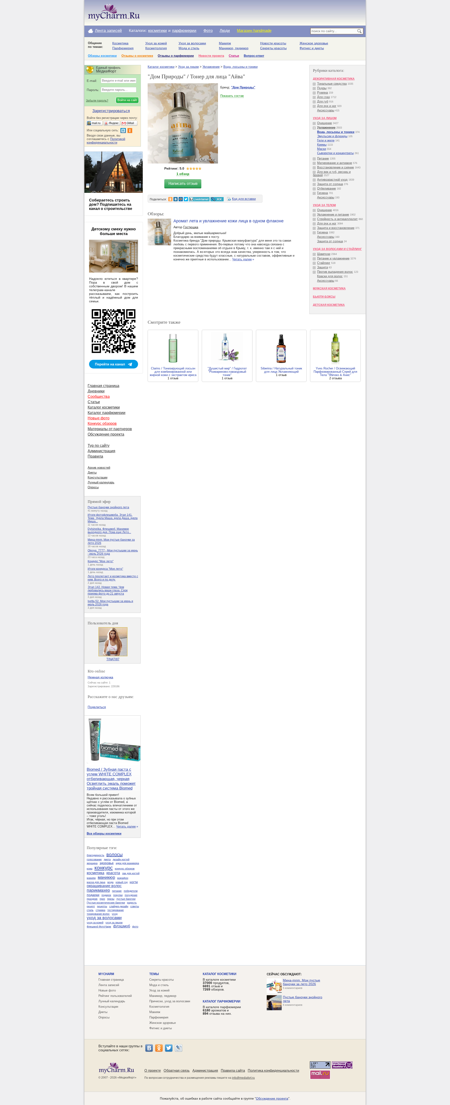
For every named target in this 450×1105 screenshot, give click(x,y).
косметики (157, 30)
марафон (122, 878)
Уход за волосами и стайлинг (337, 249)
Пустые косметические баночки (106, 902)
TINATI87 (112, 659)
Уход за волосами (192, 43)
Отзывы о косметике (137, 55)
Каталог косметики (161, 66)
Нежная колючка (100, 677)
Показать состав (232, 96)
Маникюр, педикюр (233, 48)
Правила (95, 456)
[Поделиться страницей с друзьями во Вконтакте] (175, 199)
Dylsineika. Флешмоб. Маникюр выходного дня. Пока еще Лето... (109, 530)
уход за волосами (104, 917)
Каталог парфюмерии (106, 413)
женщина (92, 863)
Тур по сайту (98, 446)
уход (114, 913)
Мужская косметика (329, 288)
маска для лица (96, 882)
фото (135, 926)
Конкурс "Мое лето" (100, 561)
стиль (90, 910)
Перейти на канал (110, 364)
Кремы (321, 144)
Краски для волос (330, 276)
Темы (154, 974)
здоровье (107, 863)
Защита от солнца (330, 184)
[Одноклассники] (159, 1048)
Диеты (92, 472)
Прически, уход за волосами (169, 1001)
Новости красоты (273, 43)
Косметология (156, 48)
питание (117, 890)
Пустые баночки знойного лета (108, 507)
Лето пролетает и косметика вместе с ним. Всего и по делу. (113, 578)
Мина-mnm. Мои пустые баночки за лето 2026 (301, 982)
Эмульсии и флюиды (332, 136)
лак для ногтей (130, 873)
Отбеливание (326, 188)
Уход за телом (324, 205)
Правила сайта (233, 1070)
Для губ (322, 101)
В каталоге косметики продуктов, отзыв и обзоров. (219, 984)
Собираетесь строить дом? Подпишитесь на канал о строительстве (110, 204)
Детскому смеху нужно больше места (113, 231)
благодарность (95, 855)
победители (131, 890)
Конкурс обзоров (102, 423)
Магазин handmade (254, 30)
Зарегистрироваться (111, 111)
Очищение (324, 123)
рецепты (102, 906)
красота (113, 873)
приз (102, 898)
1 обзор (182, 174)
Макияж (225, 43)
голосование (94, 859)
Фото (208, 30)
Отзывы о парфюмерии (176, 55)
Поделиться (97, 707)
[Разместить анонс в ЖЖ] (217, 199)
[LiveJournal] (178, 1048)
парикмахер (98, 890)
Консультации (97, 477)
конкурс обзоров (125, 868)
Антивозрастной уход (332, 179)
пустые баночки (125, 898)
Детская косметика (329, 305)
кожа (89, 868)
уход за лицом (114, 922)
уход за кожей (95, 922)
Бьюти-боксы (324, 296)
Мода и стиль (189, 48)
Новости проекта (211, 55)
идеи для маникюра (127, 863)
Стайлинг (323, 263)
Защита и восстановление (335, 228)
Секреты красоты (273, 48)
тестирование (115, 910)
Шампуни (323, 254)
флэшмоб (121, 926)
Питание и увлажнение (333, 258)
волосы (114, 854)
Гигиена (322, 193)
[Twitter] (168, 1048)
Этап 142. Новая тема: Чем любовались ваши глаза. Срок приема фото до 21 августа (108, 590)
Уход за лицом (188, 66)
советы (134, 906)
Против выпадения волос (335, 271)
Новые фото (98, 418)
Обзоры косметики (102, 55)
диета (107, 859)
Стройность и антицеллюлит (337, 219)
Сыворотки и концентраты (335, 153)
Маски (321, 149)
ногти (134, 882)
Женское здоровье (314, 43)
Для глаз (323, 97)
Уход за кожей (156, 43)
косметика (95, 873)
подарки (93, 895)
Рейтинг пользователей (115, 996)
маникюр (106, 877)
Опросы (93, 487)
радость (132, 902)
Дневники (96, 391)
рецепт (91, 906)
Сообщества (99, 397)
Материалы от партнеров (110, 429)
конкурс (103, 868)
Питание (323, 158)
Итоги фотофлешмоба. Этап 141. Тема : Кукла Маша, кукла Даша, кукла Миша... (113, 518)
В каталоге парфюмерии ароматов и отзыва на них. (222, 1010)
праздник (92, 898)
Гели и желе (325, 140)
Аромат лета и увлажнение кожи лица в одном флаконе (228, 221)
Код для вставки (244, 199)
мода (110, 882)
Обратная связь (177, 1070)
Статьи (234, 55)
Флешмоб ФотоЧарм (99, 926)
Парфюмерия (123, 48)
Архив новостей (99, 467)
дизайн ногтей (121, 859)
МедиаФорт (127, 1077)
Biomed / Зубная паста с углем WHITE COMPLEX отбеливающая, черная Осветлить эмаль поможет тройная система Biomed (111, 778)
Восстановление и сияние (335, 167)
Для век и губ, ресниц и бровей (332, 173)
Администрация (101, 451)
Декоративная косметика (334, 78)
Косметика (120, 43)
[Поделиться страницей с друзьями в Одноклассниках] (170, 199)
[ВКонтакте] (149, 1048)
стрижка (100, 910)
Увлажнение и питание (333, 214)
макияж (91, 878)
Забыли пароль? (97, 100)
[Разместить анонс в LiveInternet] (199, 199)
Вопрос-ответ (254, 55)
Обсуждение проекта (106, 434)
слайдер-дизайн (118, 906)
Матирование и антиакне (334, 163)
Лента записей (108, 30)
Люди (225, 30)
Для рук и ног (326, 106)
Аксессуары (325, 110)
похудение (131, 895)
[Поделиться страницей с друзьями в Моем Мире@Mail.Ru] (181, 199)
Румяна (322, 92)
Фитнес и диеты (312, 48)
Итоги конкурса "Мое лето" (105, 568)
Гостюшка (190, 227)
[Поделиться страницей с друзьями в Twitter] (186, 199)
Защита (322, 267)
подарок (106, 895)
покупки (118, 895)
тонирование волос (98, 913)
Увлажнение (211, 66)
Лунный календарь (101, 482)
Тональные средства (332, 83)
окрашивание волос (104, 886)
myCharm (106, 974)
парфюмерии (184, 30)
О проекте (152, 1070)
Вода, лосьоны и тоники (240, 66)
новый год (122, 882)
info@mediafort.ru (243, 1077)
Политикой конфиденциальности (106, 140)
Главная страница (103, 386)
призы (110, 898)
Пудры (321, 88)
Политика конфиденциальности (273, 1070)
